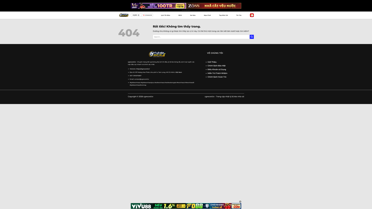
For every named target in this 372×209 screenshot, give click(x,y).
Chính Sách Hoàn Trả (217, 77)
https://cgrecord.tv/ (143, 69)
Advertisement (186, 10)
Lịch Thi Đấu (165, 15)
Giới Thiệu (212, 62)
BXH (180, 15)
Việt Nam (178, 72)
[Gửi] (252, 37)
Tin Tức (239, 15)
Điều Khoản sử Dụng (217, 69)
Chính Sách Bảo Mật (217, 66)
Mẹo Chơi (207, 15)
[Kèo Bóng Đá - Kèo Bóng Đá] (123, 15)
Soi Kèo (193, 15)
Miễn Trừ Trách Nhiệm (217, 73)
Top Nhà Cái (223, 15)
